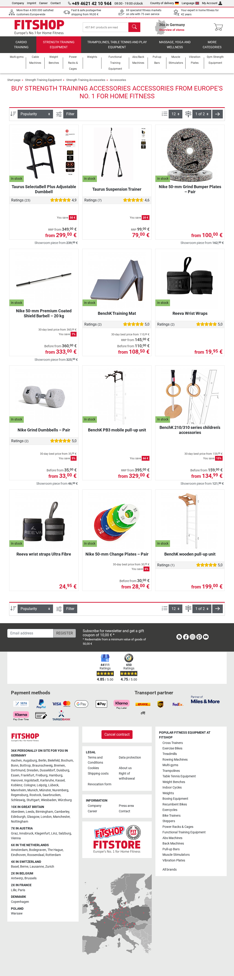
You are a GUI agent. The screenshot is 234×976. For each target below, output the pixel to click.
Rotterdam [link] (53, 855)
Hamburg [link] (55, 775)
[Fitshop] (39, 27)
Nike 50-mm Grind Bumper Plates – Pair (190, 189)
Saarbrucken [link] (52, 795)
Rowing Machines (175, 760)
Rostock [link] (35, 795)
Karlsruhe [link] (47, 780)
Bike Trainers (171, 816)
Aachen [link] (16, 760)
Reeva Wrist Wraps (190, 313)
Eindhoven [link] (18, 855)
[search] (134, 27)
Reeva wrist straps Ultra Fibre (43, 554)
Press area (126, 806)
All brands (169, 870)
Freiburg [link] (42, 775)
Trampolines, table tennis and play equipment (117, 44)
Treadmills (169, 754)
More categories (212, 44)
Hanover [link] (17, 780)
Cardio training (21, 44)
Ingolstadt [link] (31, 780)
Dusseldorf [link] (47, 770)
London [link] (46, 817)
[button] (217, 114)
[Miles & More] (205, 699)
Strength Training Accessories (85, 80)
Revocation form (99, 784)
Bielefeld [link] (54, 760)
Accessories (118, 80)
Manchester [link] (61, 817)
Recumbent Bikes (174, 804)
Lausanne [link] (37, 867)
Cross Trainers (172, 743)
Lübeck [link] (53, 785)
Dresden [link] (32, 770)
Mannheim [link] (18, 790)
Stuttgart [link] (33, 800)
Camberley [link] (61, 812)
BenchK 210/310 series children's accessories (190, 430)
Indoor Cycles (172, 787)
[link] (179, 638)
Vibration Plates (173, 860)
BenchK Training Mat (117, 313)
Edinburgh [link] (18, 817)
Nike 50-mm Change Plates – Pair (117, 554)
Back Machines (173, 843)
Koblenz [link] (16, 785)
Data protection (130, 757)
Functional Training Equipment (184, 832)
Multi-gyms (170, 765)
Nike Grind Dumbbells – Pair (44, 430)
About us (125, 768)
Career (43, 3)
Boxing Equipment (175, 799)
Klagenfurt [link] (42, 833)
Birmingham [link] (44, 812)
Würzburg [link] (65, 800)
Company (18, 3)
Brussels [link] (30, 878)
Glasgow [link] (33, 817)
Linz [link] (54, 833)
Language (188, 3)
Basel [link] (15, 867)
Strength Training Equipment (58, 44)
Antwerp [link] (17, 878)
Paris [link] (21, 890)
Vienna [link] (16, 838)
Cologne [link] (29, 785)
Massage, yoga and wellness (175, 44)
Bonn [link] (15, 765)
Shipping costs (98, 773)
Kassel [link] (60, 780)
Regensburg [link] (19, 795)
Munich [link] (32, 790)
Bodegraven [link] (37, 850)
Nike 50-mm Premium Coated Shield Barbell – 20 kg (44, 313)
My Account (209, 3)
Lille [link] (13, 890)
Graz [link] (14, 833)
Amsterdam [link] (19, 850)
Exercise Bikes (172, 748)
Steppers (168, 821)
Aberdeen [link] (17, 812)
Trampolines (171, 771)
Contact (56, 3)
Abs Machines (172, 838)
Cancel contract (117, 734)
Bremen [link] (59, 765)
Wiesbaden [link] (48, 800)
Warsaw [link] (17, 913)
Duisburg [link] (62, 770)
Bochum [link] (67, 760)
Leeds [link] (30, 812)
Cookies (93, 768)
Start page (14, 80)
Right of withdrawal (127, 776)
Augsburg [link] (30, 760)
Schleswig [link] (18, 800)
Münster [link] (45, 790)
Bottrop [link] (25, 765)
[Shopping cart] (220, 27)
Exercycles (169, 810)
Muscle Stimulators (176, 855)
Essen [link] (15, 775)
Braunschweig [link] (42, 765)
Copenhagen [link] (20, 902)
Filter (70, 114)
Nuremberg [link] (60, 790)
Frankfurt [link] (27, 775)
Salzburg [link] (64, 833)
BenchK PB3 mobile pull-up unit (117, 430)
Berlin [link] (42, 760)
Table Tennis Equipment (179, 776)
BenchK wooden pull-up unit (189, 554)
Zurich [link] (49, 867)
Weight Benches (173, 782)
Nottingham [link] (19, 822)
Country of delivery (162, 3)
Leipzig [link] (42, 785)
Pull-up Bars (171, 849)
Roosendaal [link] (35, 855)
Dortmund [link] (18, 770)
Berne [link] (24, 867)
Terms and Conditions (95, 760)
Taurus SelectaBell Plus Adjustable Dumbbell (44, 189)
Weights (168, 793)
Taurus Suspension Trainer (116, 189)
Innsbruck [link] (26, 833)
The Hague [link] (55, 850)
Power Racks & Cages (177, 827)
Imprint (31, 3)
